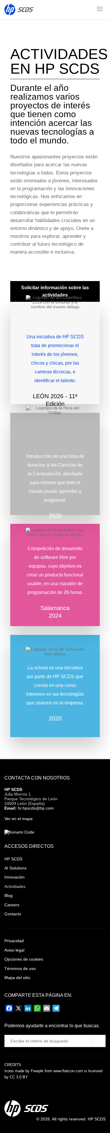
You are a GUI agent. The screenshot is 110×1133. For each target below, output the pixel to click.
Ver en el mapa (18, 818)
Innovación (14, 877)
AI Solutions (15, 868)
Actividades (15, 886)
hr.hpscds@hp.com (36, 808)
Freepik (37, 1071)
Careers (11, 904)
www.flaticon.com (68, 1071)
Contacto (12, 914)
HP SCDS (13, 789)
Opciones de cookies (23, 959)
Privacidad (14, 940)
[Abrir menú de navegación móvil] (100, 10)
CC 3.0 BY (19, 1077)
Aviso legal (14, 950)
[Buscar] (98, 1041)
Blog (8, 895)
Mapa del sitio (17, 977)
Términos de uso (20, 968)
